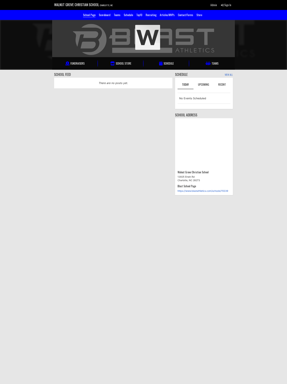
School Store (123, 63)
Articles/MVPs (167, 15)
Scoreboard (104, 15)
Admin (213, 5)
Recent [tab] (222, 84)
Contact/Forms (185, 15)
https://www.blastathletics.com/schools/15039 (203, 190)
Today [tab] (185, 84)
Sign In (227, 5)
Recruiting (151, 15)
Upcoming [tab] (203, 84)
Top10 (139, 15)
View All (229, 74)
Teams (117, 15)
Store (199, 15)
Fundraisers (77, 63)
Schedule (128, 15)
